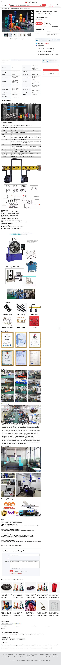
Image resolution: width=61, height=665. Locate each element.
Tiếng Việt (28, 657)
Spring (21, 8)
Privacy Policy (48, 660)
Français (21, 656)
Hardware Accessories (15, 8)
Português (17, 656)
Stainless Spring (5, 647)
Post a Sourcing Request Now (16, 573)
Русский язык (26, 656)
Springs (17, 626)
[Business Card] (58, 65)
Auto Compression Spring (36, 647)
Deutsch (35, 656)
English (9, 656)
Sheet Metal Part (33, 626)
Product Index (54, 654)
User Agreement (37, 660)
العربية (44, 656)
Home (2, 8)
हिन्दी (53, 656)
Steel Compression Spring (24, 647)
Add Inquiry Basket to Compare (17, 39)
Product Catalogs (18, 623)
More (2, 650)
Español (13, 656)
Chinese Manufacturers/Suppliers (20, 654)
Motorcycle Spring (14, 647)
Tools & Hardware (7, 8)
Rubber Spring (4, 639)
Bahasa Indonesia (34, 657)
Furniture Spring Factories (29, 645)
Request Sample (55, 26)
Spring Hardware (54, 645)
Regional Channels (48, 654)
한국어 (47, 656)
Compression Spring (26, 8)
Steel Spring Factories (6, 645)
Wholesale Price (35, 654)
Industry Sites (42, 654)
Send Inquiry (39, 23)
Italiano (31, 656)
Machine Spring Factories (17, 645)
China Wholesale (29, 654)
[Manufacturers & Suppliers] (31, 2)
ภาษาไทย (56, 656)
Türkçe (25, 657)
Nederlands (39, 656)
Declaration (43, 660)
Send (11, 571)
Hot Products (5, 654)
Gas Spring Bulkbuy (47, 647)
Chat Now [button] (48, 23)
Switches (3, 628)
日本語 (50, 656)
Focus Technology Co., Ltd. (22, 660)
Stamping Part (48, 626)
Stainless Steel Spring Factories (42, 645)
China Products (10, 654)
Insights (33, 655)
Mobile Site (28, 655)
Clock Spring (12, 639)
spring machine (4, 626)
